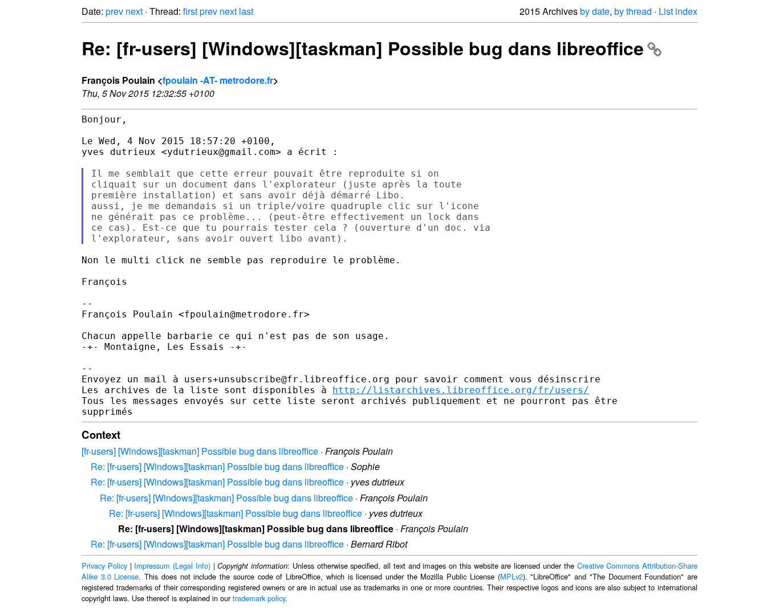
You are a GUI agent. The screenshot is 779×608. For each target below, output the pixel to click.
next (134, 11)
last (246, 11)
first (190, 11)
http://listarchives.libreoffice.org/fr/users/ (460, 390)
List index (678, 11)
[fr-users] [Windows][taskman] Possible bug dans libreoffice (200, 451)
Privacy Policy (104, 565)
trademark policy (259, 598)
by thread (633, 11)
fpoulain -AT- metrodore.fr (218, 80)
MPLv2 (511, 576)
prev (114, 11)
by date (595, 11)
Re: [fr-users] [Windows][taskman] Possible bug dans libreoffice (363, 48)
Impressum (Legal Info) (172, 565)
